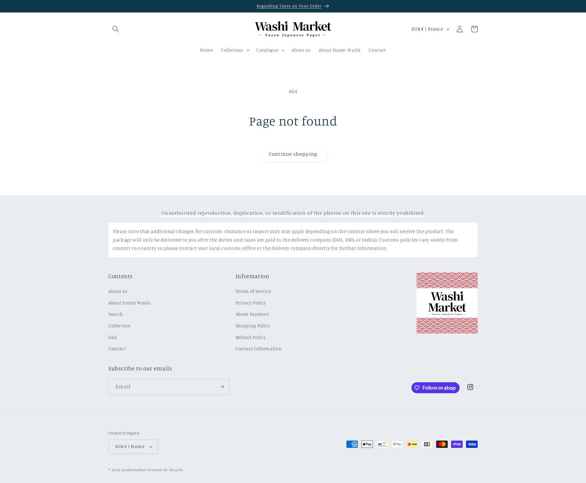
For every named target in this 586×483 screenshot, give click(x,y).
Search (115, 314)
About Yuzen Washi (129, 303)
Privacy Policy (251, 303)
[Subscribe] (221, 387)
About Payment (252, 314)
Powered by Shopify (165, 469)
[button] (115, 29)
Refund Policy (251, 337)
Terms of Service (253, 291)
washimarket (134, 469)
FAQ (112, 337)
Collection (119, 326)
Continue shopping (293, 154)
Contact (117, 348)
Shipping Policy (253, 326)
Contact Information (259, 348)
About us (117, 291)
